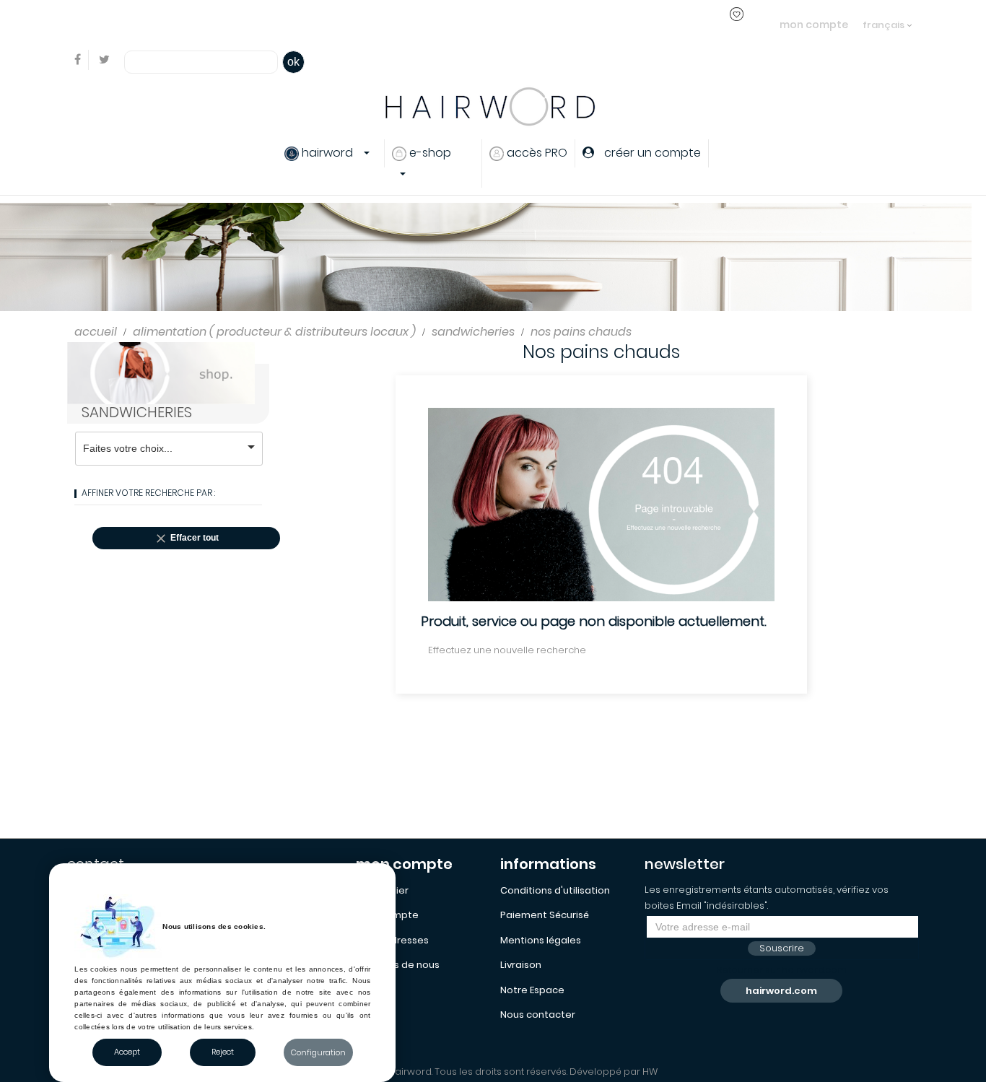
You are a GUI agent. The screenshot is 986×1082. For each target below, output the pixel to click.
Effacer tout (186, 538)
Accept (127, 1051)
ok (293, 62)
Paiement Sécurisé (544, 915)
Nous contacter (537, 1014)
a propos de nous (398, 965)
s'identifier (313, 24)
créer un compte (393, 24)
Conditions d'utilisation (555, 890)
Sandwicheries (137, 412)
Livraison (520, 965)
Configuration (318, 1052)
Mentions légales (540, 940)
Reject (222, 1051)
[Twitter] (104, 60)
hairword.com (781, 991)
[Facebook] (78, 60)
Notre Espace (532, 990)
